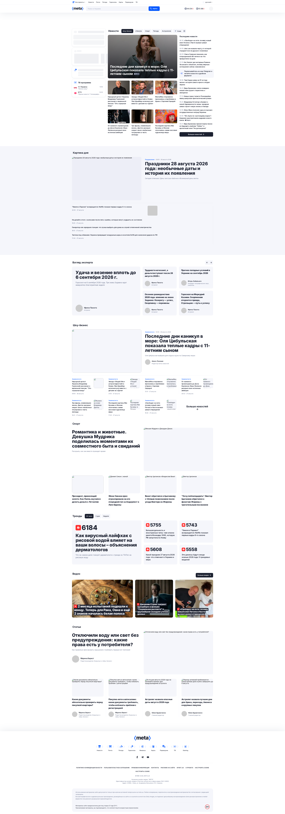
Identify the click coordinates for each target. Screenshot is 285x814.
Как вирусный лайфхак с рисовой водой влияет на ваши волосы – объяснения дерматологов (106, 542)
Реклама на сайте (168, 768)
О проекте (189, 768)
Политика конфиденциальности (89, 768)
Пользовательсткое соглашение (117, 768)
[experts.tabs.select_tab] (207, 262)
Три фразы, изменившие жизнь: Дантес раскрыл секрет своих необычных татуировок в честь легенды (141, 130)
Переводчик (129, 2)
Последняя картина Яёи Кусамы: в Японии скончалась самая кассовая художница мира (166, 129)
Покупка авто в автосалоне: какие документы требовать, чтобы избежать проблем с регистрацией (123, 703)
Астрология (166, 31)
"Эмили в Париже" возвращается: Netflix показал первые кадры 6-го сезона (102, 207)
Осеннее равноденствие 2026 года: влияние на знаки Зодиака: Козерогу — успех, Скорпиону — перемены (159, 298)
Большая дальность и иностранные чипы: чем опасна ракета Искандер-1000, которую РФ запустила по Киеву (160, 534)
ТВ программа (84, 82)
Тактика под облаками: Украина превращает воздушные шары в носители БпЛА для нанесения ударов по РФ (114, 235)
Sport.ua (180, 768)
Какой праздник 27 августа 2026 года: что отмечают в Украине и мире (160, 557)
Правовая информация (140, 768)
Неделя (106, 516)
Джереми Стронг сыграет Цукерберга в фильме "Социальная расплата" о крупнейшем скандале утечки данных (154, 599)
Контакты (155, 768)
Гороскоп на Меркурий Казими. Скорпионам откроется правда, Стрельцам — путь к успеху (195, 298)
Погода (104, 2)
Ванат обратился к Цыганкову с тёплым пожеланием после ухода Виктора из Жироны (160, 499)
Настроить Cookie (202, 768)
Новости (91, 2)
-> (197, 408)
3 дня (98, 516)
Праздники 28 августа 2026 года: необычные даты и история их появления (176, 168)
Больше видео (203, 575)
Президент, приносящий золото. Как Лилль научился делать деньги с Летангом (86, 499)
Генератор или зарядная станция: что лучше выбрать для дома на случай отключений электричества (111, 227)
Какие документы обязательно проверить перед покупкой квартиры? (87, 702)
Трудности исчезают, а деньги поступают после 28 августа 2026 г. (159, 273)
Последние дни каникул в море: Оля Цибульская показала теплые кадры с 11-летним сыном (177, 343)
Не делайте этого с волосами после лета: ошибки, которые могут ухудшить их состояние (107, 220)
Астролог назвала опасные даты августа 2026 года (159, 700)
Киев (179, 31)
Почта (98, 2)
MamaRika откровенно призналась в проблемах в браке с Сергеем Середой (165, 99)
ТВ (136, 2)
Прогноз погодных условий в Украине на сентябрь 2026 (195, 271)
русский (208, 2)
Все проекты (79, 2)
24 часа (89, 516)
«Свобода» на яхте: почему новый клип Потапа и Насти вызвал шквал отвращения (154, 406)
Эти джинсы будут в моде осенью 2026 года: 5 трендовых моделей (196, 557)
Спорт (147, 31)
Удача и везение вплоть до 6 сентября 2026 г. (106, 275)
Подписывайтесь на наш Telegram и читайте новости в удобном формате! (198, 73)
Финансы (143, 750)
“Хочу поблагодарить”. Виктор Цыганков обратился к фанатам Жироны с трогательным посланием (197, 500)
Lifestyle (138, 31)
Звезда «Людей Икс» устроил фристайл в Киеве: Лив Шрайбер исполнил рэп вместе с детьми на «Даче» (142, 100)
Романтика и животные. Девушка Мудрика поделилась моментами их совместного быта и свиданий (106, 439)
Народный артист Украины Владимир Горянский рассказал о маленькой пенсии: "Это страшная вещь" (118, 101)
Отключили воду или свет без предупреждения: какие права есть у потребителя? (105, 640)
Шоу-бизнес (127, 31)
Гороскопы (113, 2)
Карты (121, 2)
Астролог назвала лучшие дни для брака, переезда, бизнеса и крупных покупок (197, 702)
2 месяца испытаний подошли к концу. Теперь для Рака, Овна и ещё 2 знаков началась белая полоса (102, 599)
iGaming (185, 750)
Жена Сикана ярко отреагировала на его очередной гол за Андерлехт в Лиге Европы (124, 500)
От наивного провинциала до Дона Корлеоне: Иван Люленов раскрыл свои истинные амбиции (118, 129)
